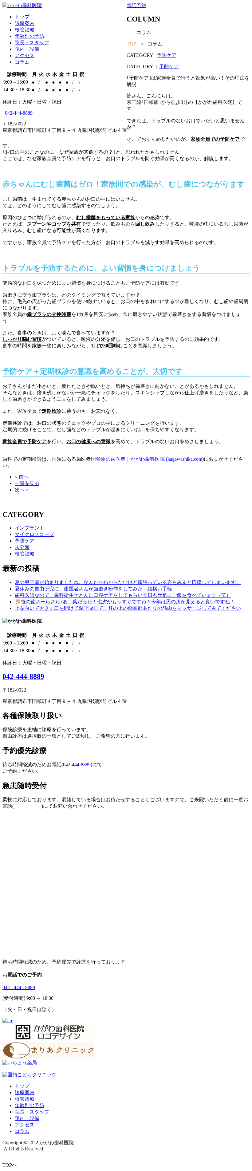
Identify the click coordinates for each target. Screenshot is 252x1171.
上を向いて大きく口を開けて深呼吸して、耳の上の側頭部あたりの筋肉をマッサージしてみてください (128, 608)
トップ (22, 16)
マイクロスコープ (34, 534)
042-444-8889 (19, 113)
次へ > (22, 489)
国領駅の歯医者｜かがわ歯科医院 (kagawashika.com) (147, 459)
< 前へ (22, 476)
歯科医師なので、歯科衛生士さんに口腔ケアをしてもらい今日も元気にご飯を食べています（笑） (123, 595)
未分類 (22, 547)
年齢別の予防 (29, 36)
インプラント (29, 527)
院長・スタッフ (32, 42)
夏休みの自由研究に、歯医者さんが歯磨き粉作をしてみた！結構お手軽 (93, 588)
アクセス (24, 55)
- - (18, 987)
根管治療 (24, 29)
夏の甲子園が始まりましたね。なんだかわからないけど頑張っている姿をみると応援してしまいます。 (128, 582)
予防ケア (166, 55)
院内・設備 (27, 49)
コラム (22, 62)
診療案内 (24, 23)
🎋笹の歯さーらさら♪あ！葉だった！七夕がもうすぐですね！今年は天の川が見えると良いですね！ (125, 601)
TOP (131, 43)
